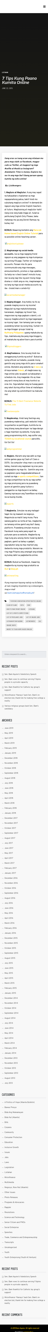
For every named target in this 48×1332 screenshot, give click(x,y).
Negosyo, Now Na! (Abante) (16, 1187)
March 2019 (9, 743)
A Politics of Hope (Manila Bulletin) (19, 1102)
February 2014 (10, 1048)
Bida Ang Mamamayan (13, 1112)
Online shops (11, 625)
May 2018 (8, 793)
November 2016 (11, 883)
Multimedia (9, 1182)
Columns (8, 1127)
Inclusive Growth (11, 1147)
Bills (6, 1122)
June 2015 (8, 968)
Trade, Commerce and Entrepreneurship (20, 1237)
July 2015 (8, 963)
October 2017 (10, 828)
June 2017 (8, 848)
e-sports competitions (28, 476)
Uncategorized (10, 1247)
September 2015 (11, 953)
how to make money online (16, 609)
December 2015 (11, 938)
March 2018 (9, 803)
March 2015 (9, 983)
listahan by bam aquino (15, 621)
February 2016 (10, 928)
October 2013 (10, 1068)
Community (9, 1132)
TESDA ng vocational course (18, 439)
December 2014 (11, 998)
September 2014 (11, 1013)
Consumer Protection (13, 1137)
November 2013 (11, 1063)
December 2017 (11, 818)
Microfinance (9, 1177)
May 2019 (8, 733)
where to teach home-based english (19, 629)
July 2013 (8, 1083)
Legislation (9, 1167)
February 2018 (10, 808)
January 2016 (10, 933)
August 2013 (9, 1078)
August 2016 (9, 898)
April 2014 (8, 1038)
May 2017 (8, 853)
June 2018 (8, 788)
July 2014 (8, 1023)
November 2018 (11, 763)
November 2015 (11, 943)
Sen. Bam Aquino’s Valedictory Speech (20, 674)
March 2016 (9, 923)
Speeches (8, 1232)
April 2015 (8, 978)
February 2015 (10, 988)
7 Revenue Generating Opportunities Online (25, 601)
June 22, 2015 (7, 88)
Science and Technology (14, 1217)
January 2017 (10, 873)
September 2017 (11, 833)
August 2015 (9, 958)
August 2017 (9, 838)
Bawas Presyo (10, 1107)
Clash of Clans (12, 605)
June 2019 (8, 728)
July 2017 (8, 843)
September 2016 (11, 893)
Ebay (28, 605)
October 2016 (10, 888)
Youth (6, 1252)
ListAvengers (30, 621)
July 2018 (8, 783)
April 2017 (8, 858)
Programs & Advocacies (14, 1202)
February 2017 (10, 868)
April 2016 (8, 918)
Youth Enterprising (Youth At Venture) (20, 1257)
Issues (7, 1152)
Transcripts (9, 1242)
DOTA (22, 605)
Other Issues (9, 1192)
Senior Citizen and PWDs (14, 1222)
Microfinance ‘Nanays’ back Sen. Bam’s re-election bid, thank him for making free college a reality (24, 698)
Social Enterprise (11, 1227)
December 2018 (11, 758)
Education (8, 1142)
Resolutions (9, 1212)
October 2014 (10, 1008)
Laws (6, 1162)
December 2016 (11, 878)
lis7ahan (32, 609)
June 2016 (8, 908)
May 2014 (8, 1033)
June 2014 (8, 1028)
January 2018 (10, 813)
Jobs (6, 1157)
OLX (6, 569)
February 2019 (10, 748)
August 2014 (9, 1018)
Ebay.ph (14, 569)
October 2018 (10, 768)
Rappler (7, 1207)
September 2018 (11, 773)
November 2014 (11, 1003)
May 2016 (8, 913)
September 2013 (11, 1073)
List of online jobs (33, 617)
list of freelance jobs (15, 617)
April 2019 (8, 738)
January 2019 (10, 753)
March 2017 (9, 863)
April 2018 (8, 798)
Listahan (5, 72)
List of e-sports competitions (18, 613)
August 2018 (9, 778)
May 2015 (8, 973)
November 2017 (11, 823)
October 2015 (10, 948)
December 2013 (10, 1058)
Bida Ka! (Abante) (12, 1117)
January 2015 (10, 993)
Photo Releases (11, 1197)
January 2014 (10, 1053)
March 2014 (9, 1043)
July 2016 (8, 903)
